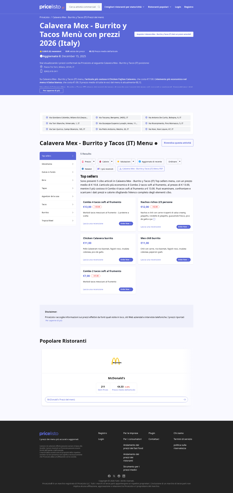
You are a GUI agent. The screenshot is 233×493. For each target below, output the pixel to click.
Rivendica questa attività (177, 142)
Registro (188, 6)
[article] (116, 377)
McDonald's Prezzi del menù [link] (61, 399)
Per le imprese (130, 433)
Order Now (125, 223)
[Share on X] (114, 476)
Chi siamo (179, 433)
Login (178, 6)
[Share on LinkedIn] (123, 476)
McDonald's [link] (116, 378)
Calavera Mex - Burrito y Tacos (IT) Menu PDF (142, 168)
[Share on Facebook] (109, 476)
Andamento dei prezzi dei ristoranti (131, 457)
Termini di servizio (183, 439)
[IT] (50, 6)
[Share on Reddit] (119, 476)
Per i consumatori (132, 439)
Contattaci (154, 439)
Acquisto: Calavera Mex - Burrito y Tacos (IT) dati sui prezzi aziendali (164, 34)
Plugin (152, 433)
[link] (116, 361)
